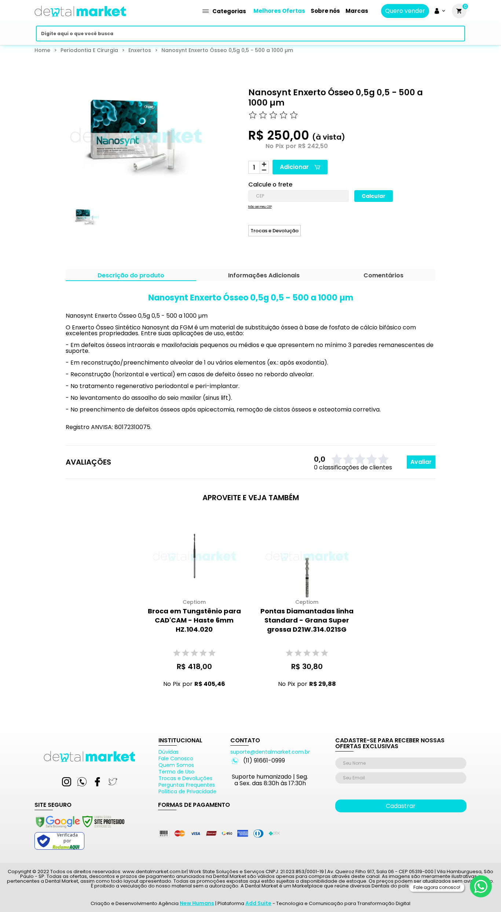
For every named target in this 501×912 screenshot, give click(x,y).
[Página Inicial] (80, 19)
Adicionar (294, 167)
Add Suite (258, 903)
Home (42, 50)
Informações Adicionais (264, 276)
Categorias (229, 11)
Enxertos (139, 50)
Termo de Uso (176, 771)
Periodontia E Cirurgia (89, 50)
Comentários (383, 276)
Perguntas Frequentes (186, 785)
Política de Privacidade (187, 791)
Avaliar (421, 462)
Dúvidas (168, 752)
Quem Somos (176, 765)
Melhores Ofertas (279, 11)
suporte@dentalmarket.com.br (270, 752)
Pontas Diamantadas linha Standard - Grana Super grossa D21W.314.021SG (307, 620)
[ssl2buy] (79, 829)
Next (190, 223)
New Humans (197, 903)
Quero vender (405, 11)
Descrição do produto (131, 276)
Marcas (356, 11)
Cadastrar (401, 806)
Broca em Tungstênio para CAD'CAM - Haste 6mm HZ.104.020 (194, 620)
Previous (60, 223)
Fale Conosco (175, 758)
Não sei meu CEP (260, 207)
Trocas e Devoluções (185, 778)
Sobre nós (325, 11)
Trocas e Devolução (275, 230)
